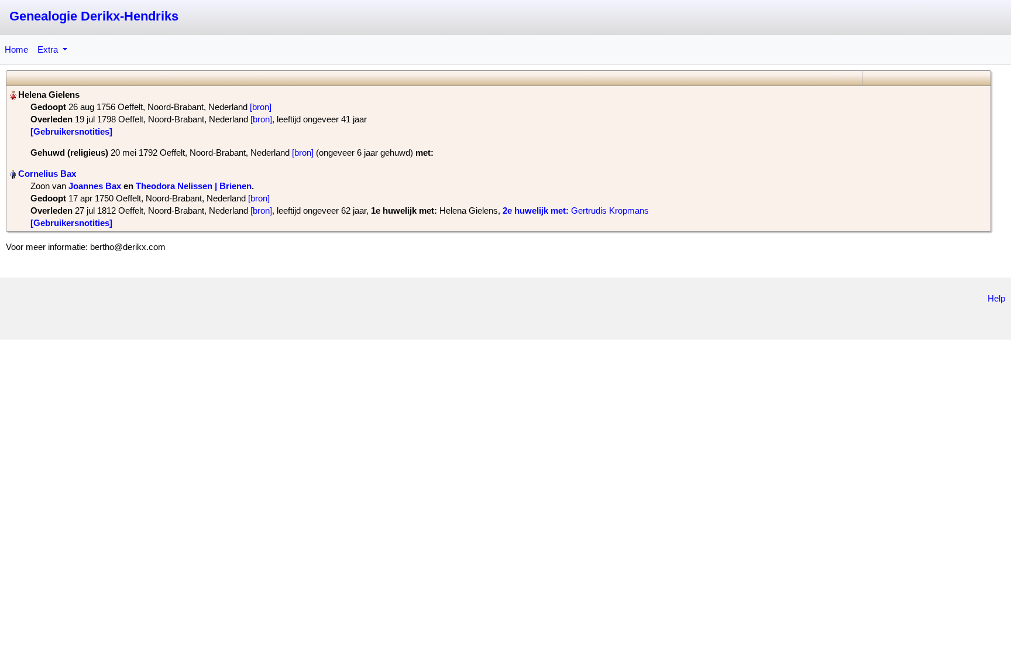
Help (996, 298)
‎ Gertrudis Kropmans (576, 210)
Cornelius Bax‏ (47, 174)
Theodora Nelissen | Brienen (194, 186)
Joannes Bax (94, 186)
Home (16, 49)
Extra (48, 49)
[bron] (260, 107)
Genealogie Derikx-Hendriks (93, 16)
